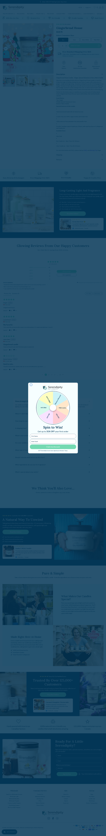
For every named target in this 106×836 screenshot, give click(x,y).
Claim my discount (53, 447)
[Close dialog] (31, 384)
